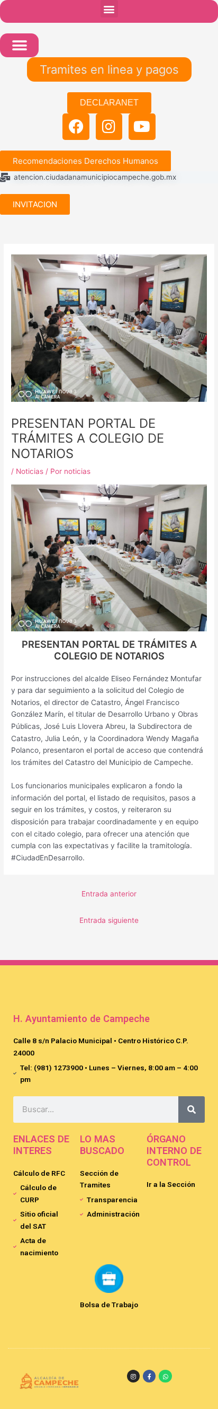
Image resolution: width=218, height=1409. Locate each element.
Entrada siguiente (109, 920)
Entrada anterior (109, 894)
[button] (109, 8)
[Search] (191, 1109)
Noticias (29, 471)
